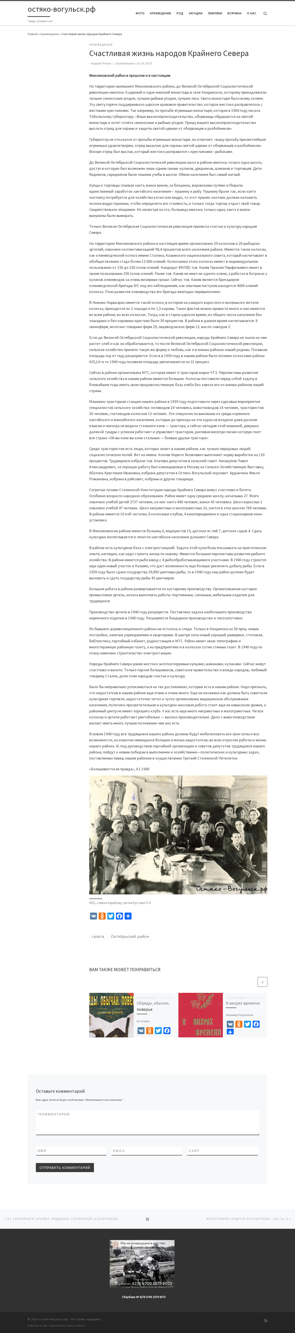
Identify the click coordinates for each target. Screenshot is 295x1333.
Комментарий (54, 1114)
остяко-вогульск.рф (53, 1319)
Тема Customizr (76, 1325)
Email (119, 1151)
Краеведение (49, 34)
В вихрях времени (243, 1003)
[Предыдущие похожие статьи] (252, 982)
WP (45, 1325)
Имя (42, 1151)
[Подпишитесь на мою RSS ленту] (265, 1320)
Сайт (194, 1151)
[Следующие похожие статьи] (262, 982)
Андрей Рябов (101, 63)
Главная (33, 34)
